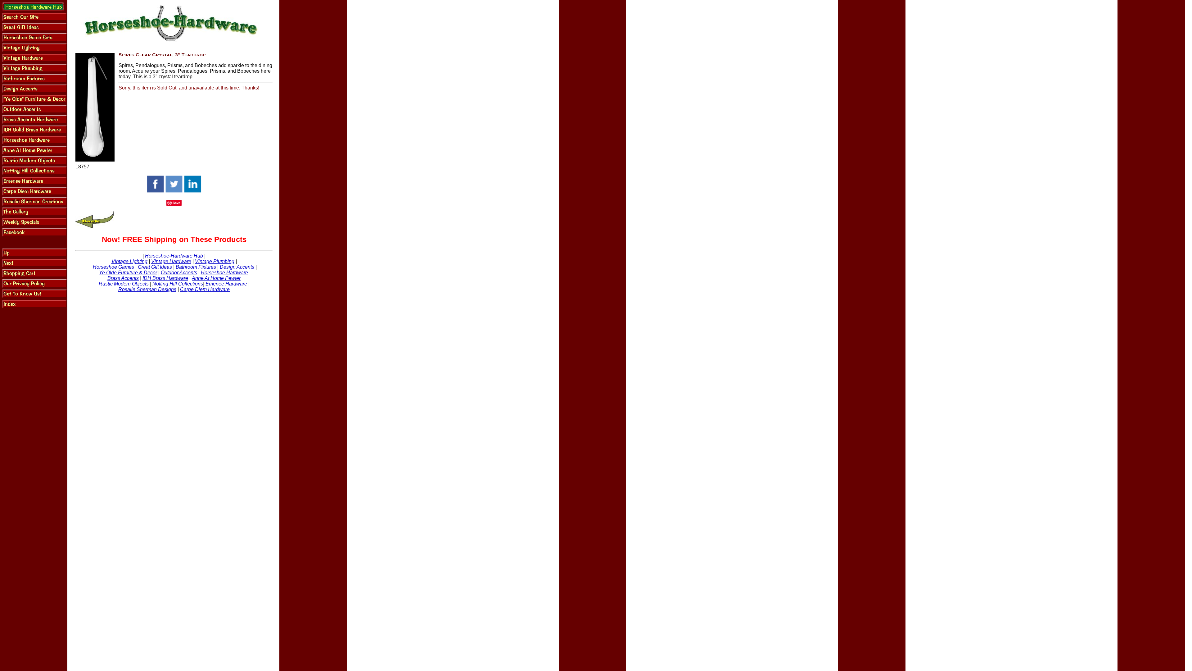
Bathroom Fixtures (196, 267)
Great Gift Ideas (155, 267)
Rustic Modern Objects (124, 283)
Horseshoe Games (113, 267)
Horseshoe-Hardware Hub (174, 255)
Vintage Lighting (129, 261)
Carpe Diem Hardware (205, 289)
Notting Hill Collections (177, 283)
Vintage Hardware (171, 261)
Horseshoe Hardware (224, 272)
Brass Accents (123, 278)
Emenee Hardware (226, 283)
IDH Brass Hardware (165, 278)
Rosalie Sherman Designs (147, 289)
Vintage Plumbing (214, 261)
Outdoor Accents (179, 272)
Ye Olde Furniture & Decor (128, 272)
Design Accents (237, 267)
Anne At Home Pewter (216, 278)
